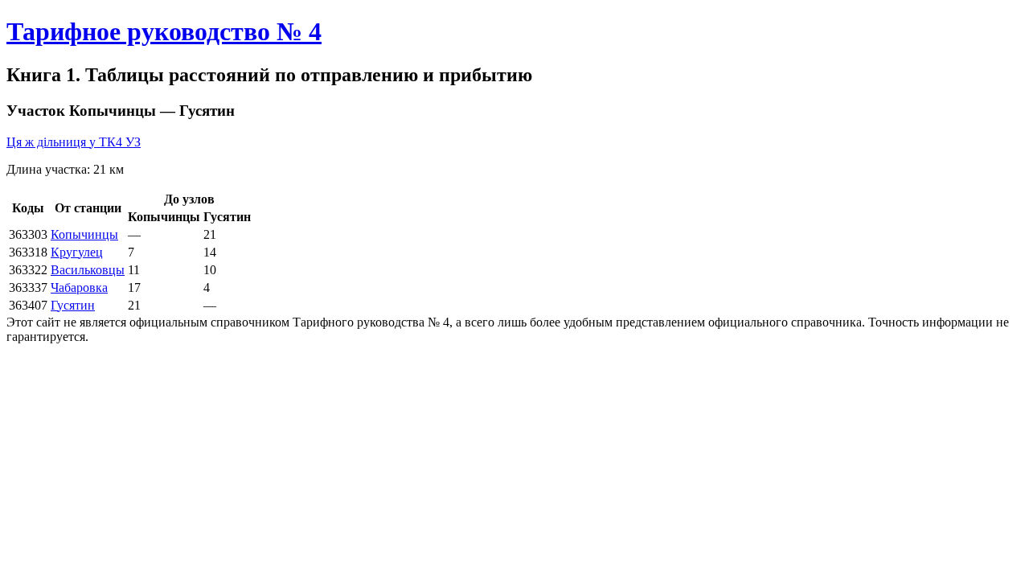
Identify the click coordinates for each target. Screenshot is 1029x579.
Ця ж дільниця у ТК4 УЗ (73, 142)
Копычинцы (84, 234)
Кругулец (77, 252)
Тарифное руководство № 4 (164, 31)
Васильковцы (88, 270)
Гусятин (73, 305)
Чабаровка (79, 287)
